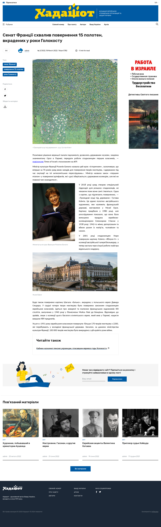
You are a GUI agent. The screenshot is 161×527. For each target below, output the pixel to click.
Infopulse (155, 512)
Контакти (78, 496)
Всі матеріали (80, 469)
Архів (106, 25)
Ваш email (86, 379)
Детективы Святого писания (143, 94)
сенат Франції (10, 64)
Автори (83, 25)
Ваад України (95, 25)
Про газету (72, 25)
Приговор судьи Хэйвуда (135, 443)
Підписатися (11, 3)
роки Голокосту (10, 74)
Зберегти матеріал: (10, 101)
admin (27, 51)
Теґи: (5, 60)
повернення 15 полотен (13, 69)
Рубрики (9, 25)
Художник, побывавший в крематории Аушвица (16, 444)
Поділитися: (7, 84)
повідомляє (38, 162)
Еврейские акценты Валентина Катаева (98, 444)
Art (6, 51)
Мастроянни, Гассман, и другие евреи (59, 444)
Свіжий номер (58, 25)
